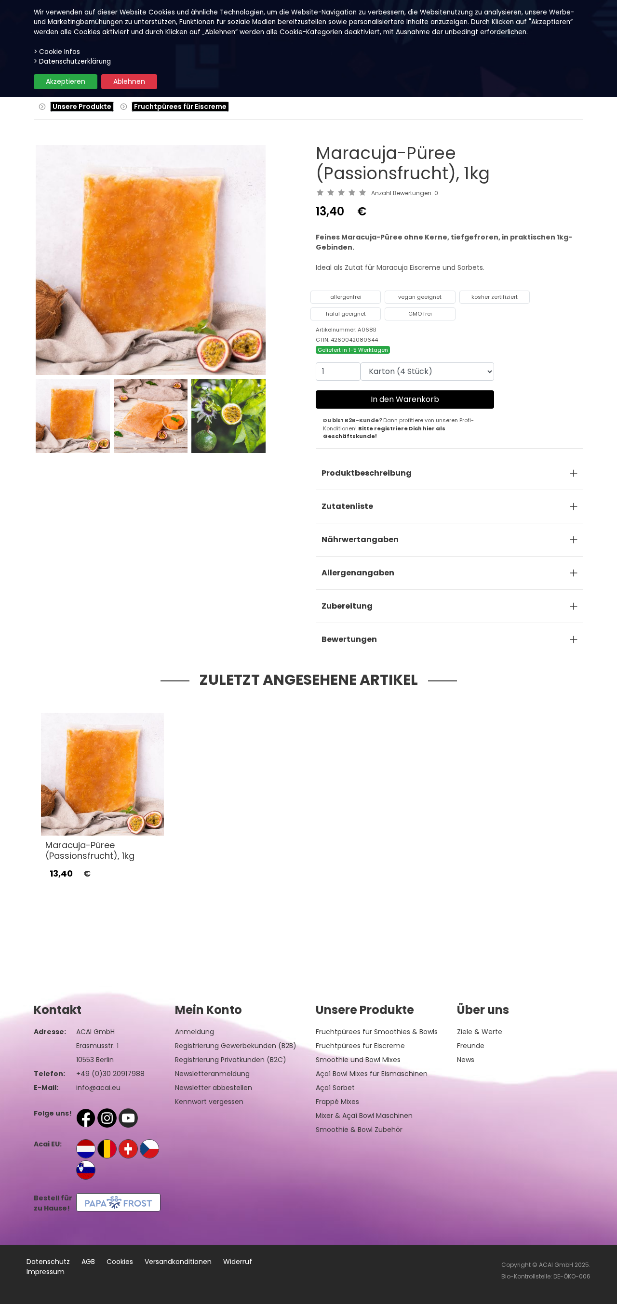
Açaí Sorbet (335, 1087)
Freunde (470, 1046)
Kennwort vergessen (209, 1101)
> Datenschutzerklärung (72, 61)
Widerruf (237, 1261)
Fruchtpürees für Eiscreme (180, 106)
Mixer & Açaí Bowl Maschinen (364, 1115)
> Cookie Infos (57, 51)
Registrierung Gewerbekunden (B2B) (235, 1046)
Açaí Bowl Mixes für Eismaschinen (372, 1073)
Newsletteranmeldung (212, 1073)
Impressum (46, 1272)
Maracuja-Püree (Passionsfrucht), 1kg (89, 850)
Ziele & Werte (479, 1032)
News (465, 1059)
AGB (88, 1261)
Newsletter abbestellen (213, 1087)
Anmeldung (194, 1032)
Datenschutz (48, 1261)
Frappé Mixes (337, 1101)
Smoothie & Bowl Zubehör (359, 1129)
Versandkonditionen (178, 1261)
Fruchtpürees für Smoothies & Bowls (377, 1032)
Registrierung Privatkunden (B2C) (230, 1059)
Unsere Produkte (82, 106)
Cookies (120, 1261)
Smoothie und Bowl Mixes (358, 1059)
